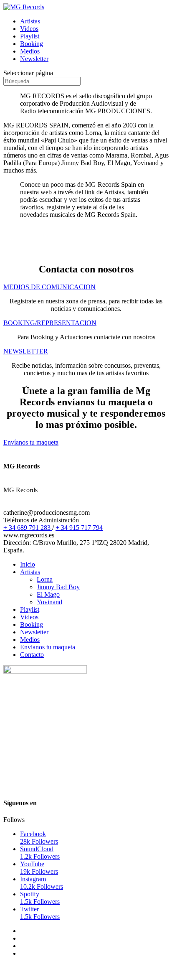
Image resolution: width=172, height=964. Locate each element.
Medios (30, 51)
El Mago (48, 594)
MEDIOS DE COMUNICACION (49, 286)
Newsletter (34, 58)
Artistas (30, 21)
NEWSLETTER (25, 351)
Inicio (27, 564)
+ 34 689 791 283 (27, 527)
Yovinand (49, 601)
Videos (29, 28)
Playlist (29, 36)
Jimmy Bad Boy (58, 586)
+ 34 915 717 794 (79, 527)
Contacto (32, 654)
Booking (31, 43)
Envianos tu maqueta (47, 647)
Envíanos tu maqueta (30, 442)
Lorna (45, 579)
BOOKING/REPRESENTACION (49, 322)
